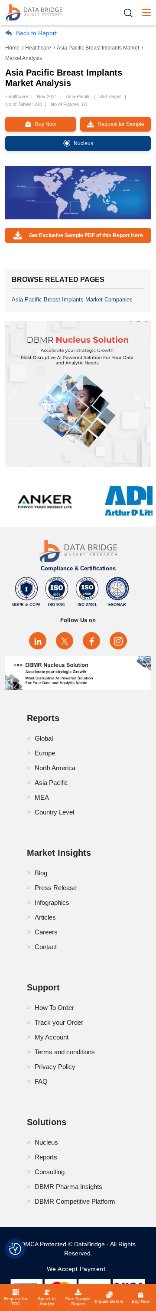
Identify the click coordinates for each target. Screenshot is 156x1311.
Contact (46, 946)
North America (55, 767)
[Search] (131, 13)
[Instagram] (118, 640)
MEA (42, 797)
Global (44, 738)
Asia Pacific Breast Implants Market (98, 48)
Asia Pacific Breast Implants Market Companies (72, 299)
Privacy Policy (55, 1066)
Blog (41, 873)
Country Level (54, 812)
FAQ (41, 1081)
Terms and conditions (65, 1052)
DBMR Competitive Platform (75, 1201)
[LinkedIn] (37, 640)
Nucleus (46, 1142)
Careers (46, 932)
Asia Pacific (51, 782)
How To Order (54, 1007)
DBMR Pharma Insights (68, 1186)
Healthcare (38, 48)
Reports (46, 1157)
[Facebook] (91, 640)
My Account (51, 1037)
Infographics (52, 902)
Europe (45, 753)
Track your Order (59, 1022)
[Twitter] (64, 640)
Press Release (56, 887)
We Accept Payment (78, 1268)
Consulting (50, 1171)
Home (12, 48)
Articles (45, 917)
